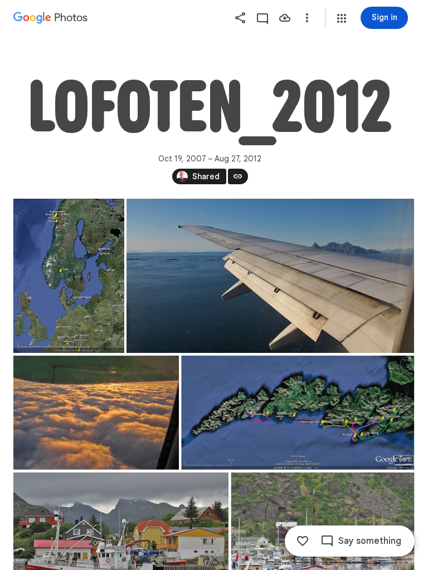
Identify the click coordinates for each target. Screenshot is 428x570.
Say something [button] (369, 541)
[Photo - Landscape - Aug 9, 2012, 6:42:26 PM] (270, 276)
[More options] (307, 18)
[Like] (302, 541)
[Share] (240, 18)
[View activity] (262, 18)
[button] (341, 18)
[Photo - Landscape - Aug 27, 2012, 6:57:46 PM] (297, 413)
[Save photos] (285, 18)
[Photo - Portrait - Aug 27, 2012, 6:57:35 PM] (68, 276)
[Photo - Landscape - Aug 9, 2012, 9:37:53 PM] (96, 413)
